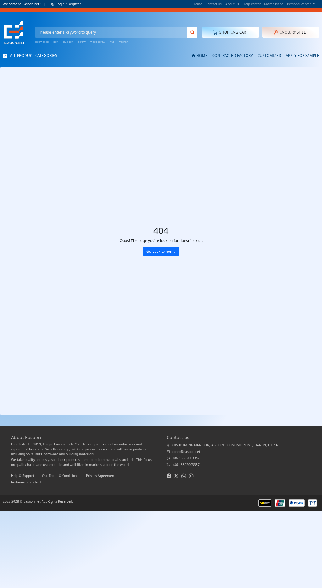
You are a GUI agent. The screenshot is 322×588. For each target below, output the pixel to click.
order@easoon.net (186, 451)
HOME (202, 55)
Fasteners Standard (26, 482)
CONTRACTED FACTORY (232, 55)
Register (74, 4)
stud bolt (68, 42)
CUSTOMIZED (269, 55)
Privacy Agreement (100, 475)
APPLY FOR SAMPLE (302, 55)
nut (112, 42)
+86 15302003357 (186, 458)
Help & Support (23, 475)
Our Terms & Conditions (60, 475)
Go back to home (161, 251)
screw (82, 42)
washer (123, 42)
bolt (55, 42)
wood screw (97, 42)
